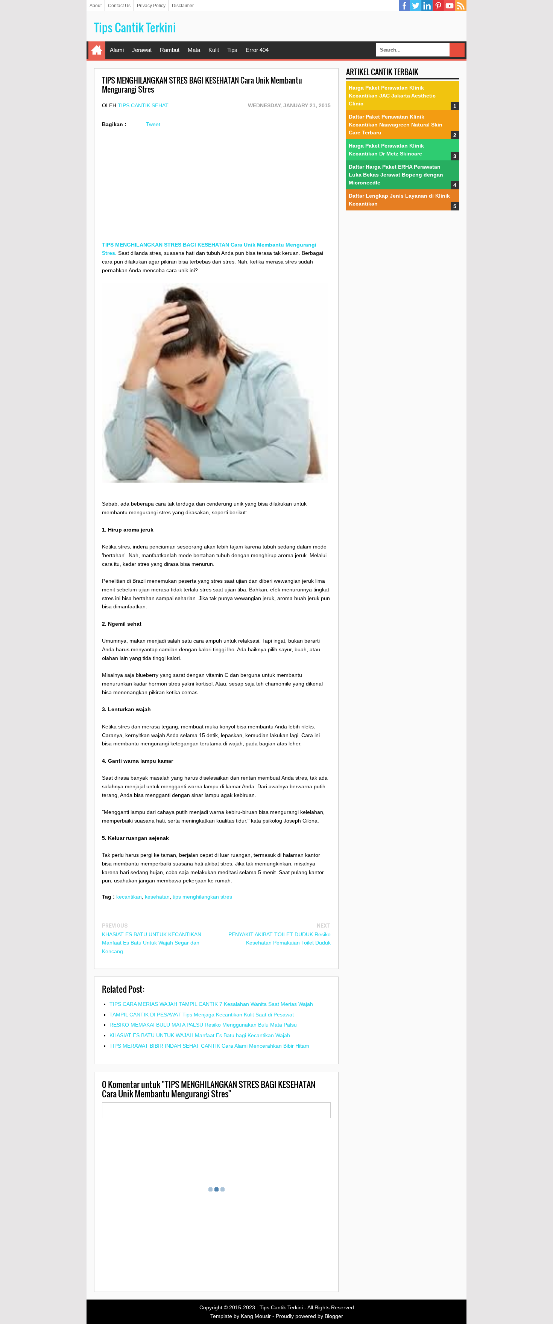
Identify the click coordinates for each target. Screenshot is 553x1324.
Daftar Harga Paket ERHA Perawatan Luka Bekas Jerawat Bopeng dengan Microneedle (396, 175)
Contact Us (119, 5)
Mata (194, 50)
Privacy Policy (151, 5)
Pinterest (438, 5)
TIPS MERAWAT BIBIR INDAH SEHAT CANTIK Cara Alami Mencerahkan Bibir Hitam (209, 1046)
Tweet (153, 124)
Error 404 (257, 50)
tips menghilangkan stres (202, 897)
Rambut (169, 50)
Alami (117, 50)
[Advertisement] (216, 188)
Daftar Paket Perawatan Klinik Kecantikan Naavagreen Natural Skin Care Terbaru (395, 125)
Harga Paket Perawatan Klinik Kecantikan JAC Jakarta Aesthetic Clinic (392, 96)
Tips (232, 50)
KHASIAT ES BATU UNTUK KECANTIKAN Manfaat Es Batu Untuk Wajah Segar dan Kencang (151, 943)
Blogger (334, 1316)
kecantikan (129, 897)
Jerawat (142, 50)
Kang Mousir (256, 1316)
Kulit (213, 50)
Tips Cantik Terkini (135, 27)
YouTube (449, 5)
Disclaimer (183, 5)
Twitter (415, 5)
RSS (460, 5)
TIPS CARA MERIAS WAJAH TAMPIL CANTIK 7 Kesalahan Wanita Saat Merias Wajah (211, 1004)
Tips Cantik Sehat (143, 105)
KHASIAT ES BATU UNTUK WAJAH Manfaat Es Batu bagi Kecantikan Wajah (199, 1035)
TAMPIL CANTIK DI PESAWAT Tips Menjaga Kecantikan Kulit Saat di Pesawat (201, 1015)
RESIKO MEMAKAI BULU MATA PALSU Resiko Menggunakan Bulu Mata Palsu (203, 1025)
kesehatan (157, 897)
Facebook (404, 5)
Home (96, 50)
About (96, 5)
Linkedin (427, 5)
